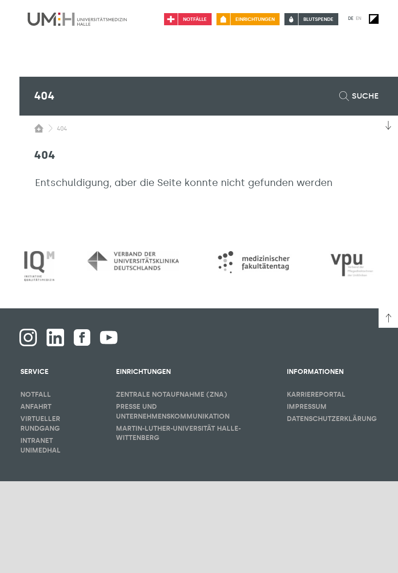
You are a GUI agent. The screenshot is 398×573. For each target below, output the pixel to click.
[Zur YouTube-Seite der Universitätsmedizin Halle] (108, 337)
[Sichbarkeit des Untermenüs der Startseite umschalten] (39, 128)
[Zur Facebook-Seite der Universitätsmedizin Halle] (82, 337)
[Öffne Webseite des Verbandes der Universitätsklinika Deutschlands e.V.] (133, 261)
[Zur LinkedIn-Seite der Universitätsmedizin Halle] (55, 337)
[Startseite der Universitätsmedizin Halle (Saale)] (77, 19)
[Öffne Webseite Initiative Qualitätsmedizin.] (39, 266)
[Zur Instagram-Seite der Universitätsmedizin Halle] (28, 337)
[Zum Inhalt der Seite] (388, 125)
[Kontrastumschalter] (374, 19)
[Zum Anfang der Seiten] (388, 318)
